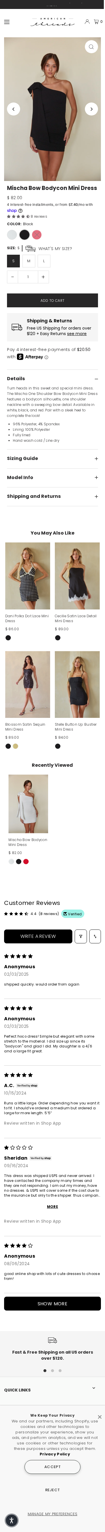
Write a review (38, 936)
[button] (19, 216)
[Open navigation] (14, 21)
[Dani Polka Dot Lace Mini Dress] (27, 575)
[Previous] (13, 109)
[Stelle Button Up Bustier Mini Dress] (77, 684)
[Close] (100, 1415)
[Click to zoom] (91, 46)
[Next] (91, 109)
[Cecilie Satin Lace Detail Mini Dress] (77, 575)
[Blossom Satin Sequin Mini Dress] (27, 684)
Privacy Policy (55, 1454)
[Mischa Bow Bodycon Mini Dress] (28, 804)
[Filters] (81, 936)
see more (77, 334)
